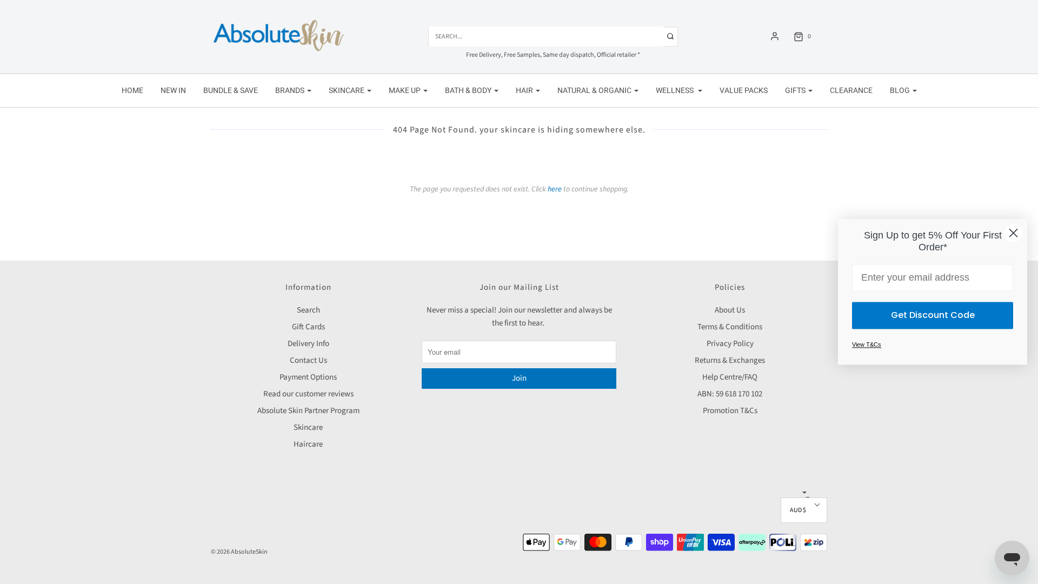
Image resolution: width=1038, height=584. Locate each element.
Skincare (308, 427)
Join (519, 378)
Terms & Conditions (729, 327)
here (555, 189)
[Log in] (774, 36)
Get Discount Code (933, 315)
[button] (804, 510)
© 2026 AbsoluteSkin (239, 551)
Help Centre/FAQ (729, 377)
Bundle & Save (230, 90)
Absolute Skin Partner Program (308, 410)
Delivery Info (308, 343)
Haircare (308, 444)
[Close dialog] (1013, 232)
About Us (730, 310)
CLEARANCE (851, 90)
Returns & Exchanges (730, 360)
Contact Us (308, 360)
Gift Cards (308, 327)
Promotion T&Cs (730, 410)
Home (132, 90)
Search (308, 310)
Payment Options (308, 377)
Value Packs (744, 90)
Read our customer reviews (308, 394)
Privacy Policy (730, 343)
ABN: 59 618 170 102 (729, 394)
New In (173, 90)
